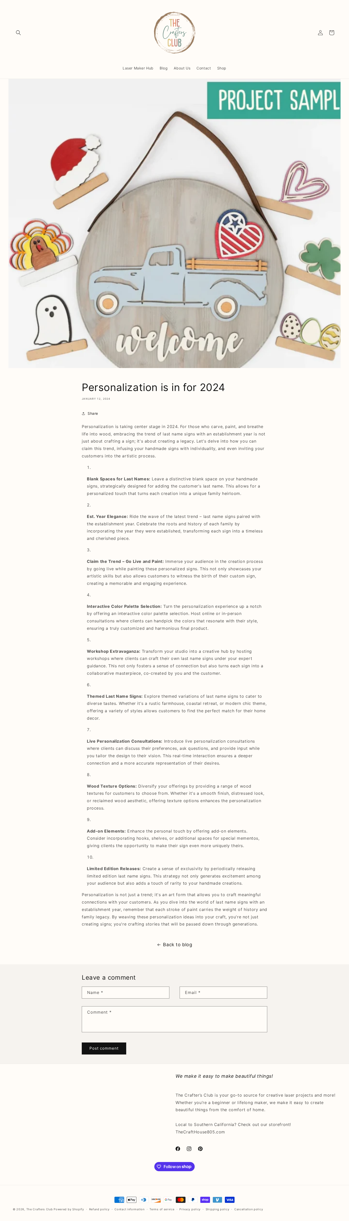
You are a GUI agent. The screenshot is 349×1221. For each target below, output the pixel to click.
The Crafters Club (39, 1209)
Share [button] (93, 413)
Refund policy (99, 1209)
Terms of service (161, 1209)
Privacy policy (190, 1209)
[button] (18, 32)
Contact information (129, 1209)
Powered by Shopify (69, 1209)
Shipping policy (217, 1209)
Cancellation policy (248, 1209)
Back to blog (177, 944)
